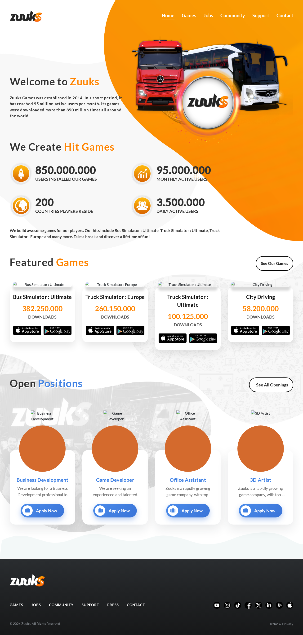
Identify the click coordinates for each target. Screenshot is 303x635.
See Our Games (274, 263)
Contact (284, 15)
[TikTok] (237, 605)
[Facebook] (248, 605)
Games (189, 15)
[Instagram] (227, 605)
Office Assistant (188, 480)
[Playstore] (279, 605)
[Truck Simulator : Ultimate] (188, 315)
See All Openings (272, 384)
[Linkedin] (268, 605)
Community (232, 15)
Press (113, 605)
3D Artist (260, 480)
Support (260, 15)
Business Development (42, 480)
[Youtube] (216, 605)
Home (168, 15)
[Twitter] (258, 605)
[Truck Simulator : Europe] (115, 311)
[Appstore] (289, 605)
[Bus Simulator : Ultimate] (42, 311)
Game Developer (115, 480)
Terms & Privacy (281, 624)
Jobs (208, 15)
